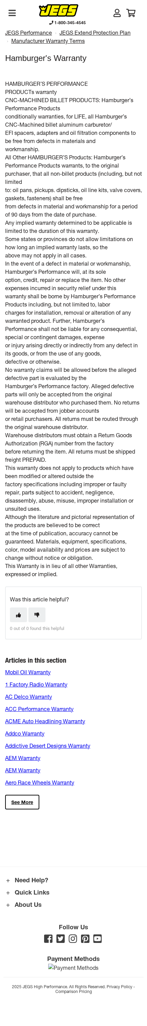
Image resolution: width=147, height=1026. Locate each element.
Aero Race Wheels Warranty (39, 782)
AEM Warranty (22, 758)
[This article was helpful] (18, 614)
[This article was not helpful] (36, 614)
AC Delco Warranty (28, 696)
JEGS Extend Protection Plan (95, 32)
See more (22, 802)
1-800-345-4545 (69, 22)
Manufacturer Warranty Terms (48, 40)
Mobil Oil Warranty (28, 672)
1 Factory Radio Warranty (36, 684)
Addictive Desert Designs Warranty (47, 745)
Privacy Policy (119, 986)
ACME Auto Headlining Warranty (45, 721)
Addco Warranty (24, 733)
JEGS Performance (28, 32)
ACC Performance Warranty (39, 709)
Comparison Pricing (73, 991)
